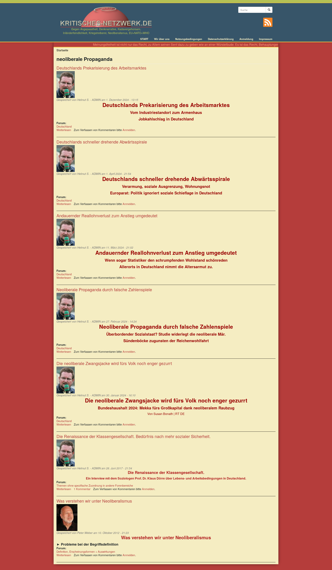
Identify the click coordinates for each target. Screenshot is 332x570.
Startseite (62, 50)
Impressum (265, 39)
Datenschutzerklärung (221, 39)
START (144, 39)
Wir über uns (161, 39)
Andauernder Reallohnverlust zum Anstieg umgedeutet (106, 215)
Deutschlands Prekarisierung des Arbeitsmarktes (101, 68)
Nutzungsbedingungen (188, 39)
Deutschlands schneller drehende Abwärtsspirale (101, 142)
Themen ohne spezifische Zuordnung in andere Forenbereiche (94, 485)
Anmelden (129, 130)
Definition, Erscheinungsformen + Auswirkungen (85, 551)
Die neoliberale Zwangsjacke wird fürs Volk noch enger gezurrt (114, 363)
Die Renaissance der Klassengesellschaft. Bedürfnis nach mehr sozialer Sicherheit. (133, 436)
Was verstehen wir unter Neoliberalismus (94, 501)
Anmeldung (246, 39)
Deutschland (64, 126)
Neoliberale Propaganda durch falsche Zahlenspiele (104, 289)
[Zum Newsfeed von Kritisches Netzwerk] (267, 22)
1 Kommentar (82, 489)
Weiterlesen (63, 130)
